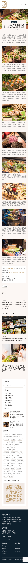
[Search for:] (14, 385)
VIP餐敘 (6, 434)
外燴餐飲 (15, 450)
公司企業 (7, 393)
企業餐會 (13, 439)
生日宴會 (6, 463)
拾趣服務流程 (9, 268)
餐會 (5, 476)
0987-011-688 (6, 536)
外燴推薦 (6, 447)
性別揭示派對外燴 (17, 458)
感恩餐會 (6, 460)
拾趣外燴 (14, 22)
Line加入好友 (5, 520)
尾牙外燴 (11, 455)
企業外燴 (6, 439)
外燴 (5, 444)
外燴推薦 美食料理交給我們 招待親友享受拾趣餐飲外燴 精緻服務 (14, 339)
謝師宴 (12, 468)
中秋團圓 (12, 434)
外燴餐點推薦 (14, 452)
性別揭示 (17, 455)
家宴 (21, 452)
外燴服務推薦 (7, 450)
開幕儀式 (6, 471)
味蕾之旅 (20, 442)
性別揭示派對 (7, 458)
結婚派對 (6, 465)
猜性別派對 (20, 460)
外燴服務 (7, 395)
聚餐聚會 (6, 468)
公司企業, (12, 411)
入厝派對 (20, 439)
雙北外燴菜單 (16, 473)
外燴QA (11, 444)
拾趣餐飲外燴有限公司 (7, 559)
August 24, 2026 (14, 412)
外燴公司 (17, 444)
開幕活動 (7, 405)
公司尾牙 (6, 442)
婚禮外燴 (7, 398)
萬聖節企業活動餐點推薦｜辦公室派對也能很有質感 (16, 425)
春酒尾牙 (7, 402)
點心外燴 (11, 476)
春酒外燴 (13, 460)
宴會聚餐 (4, 286)
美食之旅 (17, 465)
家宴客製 (7, 400)
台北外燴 (13, 442)
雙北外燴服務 (7, 473)
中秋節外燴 (19, 434)
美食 (12, 465)
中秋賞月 (16, 436)
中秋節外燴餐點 (8, 436)
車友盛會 (19, 468)
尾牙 (5, 455)
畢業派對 (13, 463)
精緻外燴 (20, 463)
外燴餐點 (6, 452)
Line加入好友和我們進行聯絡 (16, 272)
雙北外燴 (20, 471)
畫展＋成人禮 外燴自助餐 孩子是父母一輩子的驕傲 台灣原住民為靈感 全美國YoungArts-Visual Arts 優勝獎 (14, 369)
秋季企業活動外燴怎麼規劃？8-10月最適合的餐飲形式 (17, 416)
